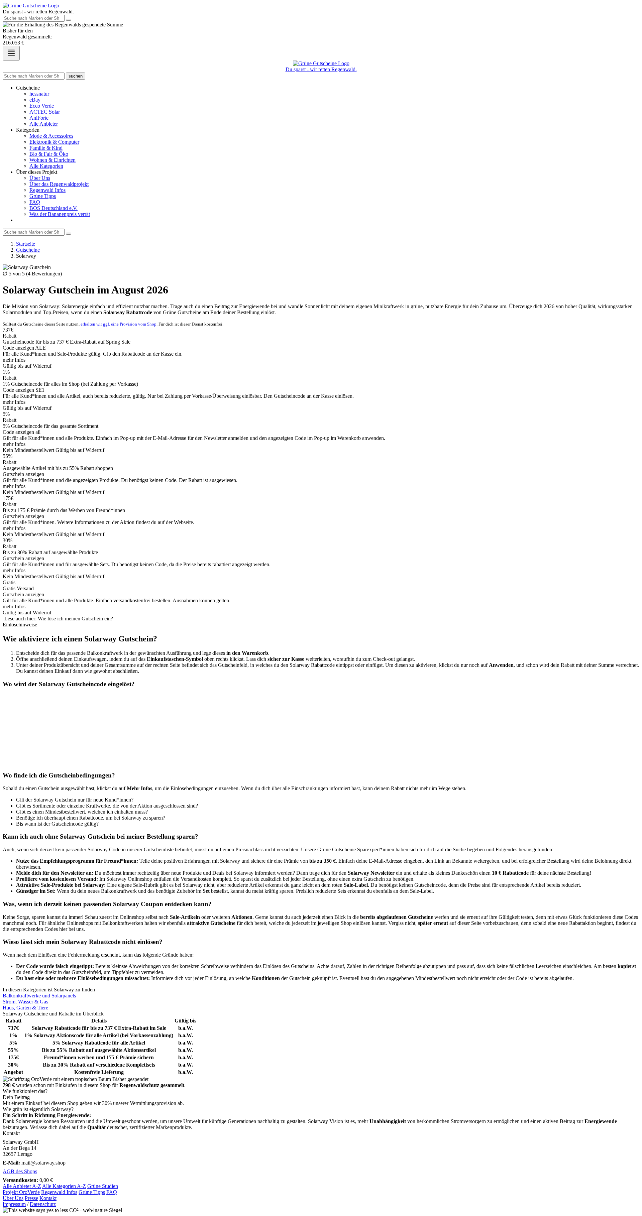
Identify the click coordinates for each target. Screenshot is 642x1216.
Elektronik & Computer (54, 142)
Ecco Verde (41, 106)
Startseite (25, 244)
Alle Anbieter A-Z (22, 1186)
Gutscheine (28, 250)
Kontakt (48, 1198)
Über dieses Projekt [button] (36, 172)
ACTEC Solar (44, 112)
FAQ (34, 202)
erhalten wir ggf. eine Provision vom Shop (118, 324)
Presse (31, 1198)
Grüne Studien (102, 1186)
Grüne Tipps (42, 196)
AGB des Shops (20, 1171)
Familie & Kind (46, 148)
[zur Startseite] (31, 5)
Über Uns (39, 178)
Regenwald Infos (47, 190)
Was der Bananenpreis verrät (59, 214)
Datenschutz (43, 1204)
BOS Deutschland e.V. (53, 208)
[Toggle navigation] (11, 53)
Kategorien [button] (27, 130)
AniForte (38, 118)
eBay (34, 100)
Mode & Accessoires (51, 136)
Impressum (14, 1204)
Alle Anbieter (43, 124)
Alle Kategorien (46, 166)
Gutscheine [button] (28, 88)
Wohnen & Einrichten (52, 160)
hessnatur (39, 94)
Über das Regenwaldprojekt (59, 184)
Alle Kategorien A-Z (64, 1186)
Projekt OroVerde (21, 1192)
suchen (76, 76)
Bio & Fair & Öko (48, 154)
